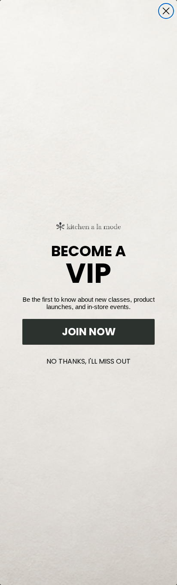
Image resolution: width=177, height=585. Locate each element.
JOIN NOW (89, 332)
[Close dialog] (166, 10)
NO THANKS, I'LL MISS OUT (88, 359)
